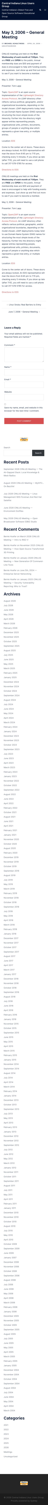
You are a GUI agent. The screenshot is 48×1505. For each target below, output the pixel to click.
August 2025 (10, 650)
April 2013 (8, 1122)
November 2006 (11, 1266)
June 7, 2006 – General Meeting (23, 312)
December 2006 (11, 1262)
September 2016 (11, 992)
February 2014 (10, 1091)
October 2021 (10, 812)
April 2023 (9, 763)
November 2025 (11, 637)
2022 (6, 1429)
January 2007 (10, 1257)
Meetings (8, 1452)
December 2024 (11, 682)
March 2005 (9, 1356)
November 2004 (11, 1374)
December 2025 (11, 632)
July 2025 (8, 655)
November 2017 (11, 943)
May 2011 (8, 1194)
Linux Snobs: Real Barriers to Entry (25, 304)
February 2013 (10, 1127)
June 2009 (9, 1253)
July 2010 (8, 1230)
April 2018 (8, 920)
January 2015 (10, 1060)
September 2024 (11, 695)
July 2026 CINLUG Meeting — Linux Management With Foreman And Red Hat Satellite (23, 497)
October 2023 (10, 745)
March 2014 (9, 1086)
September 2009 (11, 1248)
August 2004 (10, 1388)
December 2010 (11, 1212)
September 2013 (11, 1109)
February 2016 (10, 1014)
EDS (13, 141)
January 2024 (10, 731)
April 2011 (8, 1199)
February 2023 (10, 772)
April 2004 (9, 1406)
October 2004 (10, 1379)
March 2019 (9, 889)
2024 (6, 1438)
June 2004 (9, 1397)
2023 (6, 1434)
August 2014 (9, 1073)
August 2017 (9, 956)
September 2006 (11, 1275)
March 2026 (9, 623)
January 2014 (10, 1095)
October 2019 (10, 866)
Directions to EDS (10, 169)
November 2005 (11, 1320)
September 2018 (11, 907)
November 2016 (11, 983)
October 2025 (10, 641)
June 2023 (9, 758)
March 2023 (9, 767)
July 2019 (8, 880)
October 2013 (10, 1104)
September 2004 (11, 1383)
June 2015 (8, 1037)
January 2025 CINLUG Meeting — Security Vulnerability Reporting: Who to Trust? (22, 583)
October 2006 (10, 1271)
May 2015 (8, 1041)
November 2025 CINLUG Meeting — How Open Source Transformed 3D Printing (24, 549)
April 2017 (8, 965)
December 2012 (11, 1136)
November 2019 (11, 862)
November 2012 (11, 1140)
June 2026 (9, 610)
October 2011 (10, 1176)
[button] (40, 10)
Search (7, 447)
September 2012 (11, 1145)
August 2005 (10, 1334)
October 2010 (10, 1221)
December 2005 (11, 1316)
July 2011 (8, 1190)
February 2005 (10, 1361)
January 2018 (10, 934)
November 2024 (11, 686)
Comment (9, 345)
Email (7, 379)
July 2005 (8, 1338)
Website (8, 392)
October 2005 (10, 1325)
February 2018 (10, 929)
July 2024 (8, 704)
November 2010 (11, 1217)
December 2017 (11, 938)
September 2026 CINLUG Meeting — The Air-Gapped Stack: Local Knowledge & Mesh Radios (23, 472)
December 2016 (11, 979)
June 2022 (9, 799)
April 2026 (9, 619)
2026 (6, 1447)
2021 (6, 1425)
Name (7, 367)
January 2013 (10, 1131)
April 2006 (9, 1298)
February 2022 (10, 808)
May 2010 (8, 1235)
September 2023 (11, 749)
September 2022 (11, 790)
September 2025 (11, 646)
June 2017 (8, 960)
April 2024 (9, 718)
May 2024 (8, 713)
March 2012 (9, 1163)
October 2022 (10, 785)
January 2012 (10, 1167)
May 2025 (8, 664)
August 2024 (10, 700)
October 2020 (10, 844)
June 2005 (9, 1343)
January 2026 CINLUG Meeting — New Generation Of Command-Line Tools (23, 561)
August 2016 (9, 996)
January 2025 (10, 677)
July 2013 (8, 1113)
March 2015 (9, 1050)
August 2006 (10, 1280)
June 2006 (9, 1289)
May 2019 (8, 884)
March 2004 (9, 1410)
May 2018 (8, 916)
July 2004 (8, 1392)
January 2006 (10, 1311)
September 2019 (11, 871)
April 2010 (8, 1239)
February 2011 (10, 1203)
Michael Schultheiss (14, 43)
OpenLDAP (13, 92)
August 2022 (10, 794)
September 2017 (11, 952)
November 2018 (11, 898)
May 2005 (8, 1347)
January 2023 (10, 776)
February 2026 (10, 628)
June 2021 (8, 821)
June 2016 (8, 1005)
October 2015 (10, 1028)
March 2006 (9, 1302)
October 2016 (10, 988)
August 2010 (9, 1226)
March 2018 (9, 924)
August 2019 (9, 875)
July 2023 (8, 754)
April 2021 (8, 826)
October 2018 (10, 902)
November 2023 (11, 740)
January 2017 (10, 974)
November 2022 (11, 781)
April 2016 (8, 1010)
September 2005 (11, 1329)
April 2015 (8, 1046)
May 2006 (8, 1293)
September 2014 (11, 1068)
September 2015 (11, 1032)
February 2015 (10, 1055)
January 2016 (10, 1019)
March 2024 (9, 722)
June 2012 (8, 1154)
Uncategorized (9, 46)
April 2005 (9, 1352)
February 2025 (10, 673)
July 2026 (8, 605)
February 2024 (10, 727)
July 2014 (8, 1077)
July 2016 (8, 1001)
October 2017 (10, 947)
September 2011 (11, 1181)
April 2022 (9, 803)
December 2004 (11, 1370)
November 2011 (11, 1172)
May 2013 (8, 1118)
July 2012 (8, 1149)
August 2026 (10, 601)
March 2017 (9, 969)
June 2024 (9, 709)
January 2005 (10, 1365)
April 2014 (8, 1082)
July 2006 (8, 1284)
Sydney (33, 1501)
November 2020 (11, 839)
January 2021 (10, 835)
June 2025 (9, 659)
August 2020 (10, 848)
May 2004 (8, 1401)
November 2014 (11, 1064)
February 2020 (10, 853)
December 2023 (11, 736)
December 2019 (11, 857)
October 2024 (10, 691)
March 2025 (9, 668)
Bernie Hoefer (10, 536)
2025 (6, 1443)
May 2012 (8, 1158)
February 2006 (10, 1307)
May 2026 (8, 614)
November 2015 (11, 1024)
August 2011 (9, 1185)
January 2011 (10, 1208)
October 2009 (10, 1244)
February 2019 (10, 893)
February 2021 (10, 830)
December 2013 (11, 1100)
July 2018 (8, 911)
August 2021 (9, 817)
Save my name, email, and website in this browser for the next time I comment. (23, 409)
